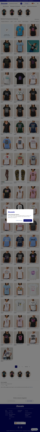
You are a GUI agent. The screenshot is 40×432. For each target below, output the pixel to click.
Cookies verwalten (19, 220)
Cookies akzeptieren (27, 220)
